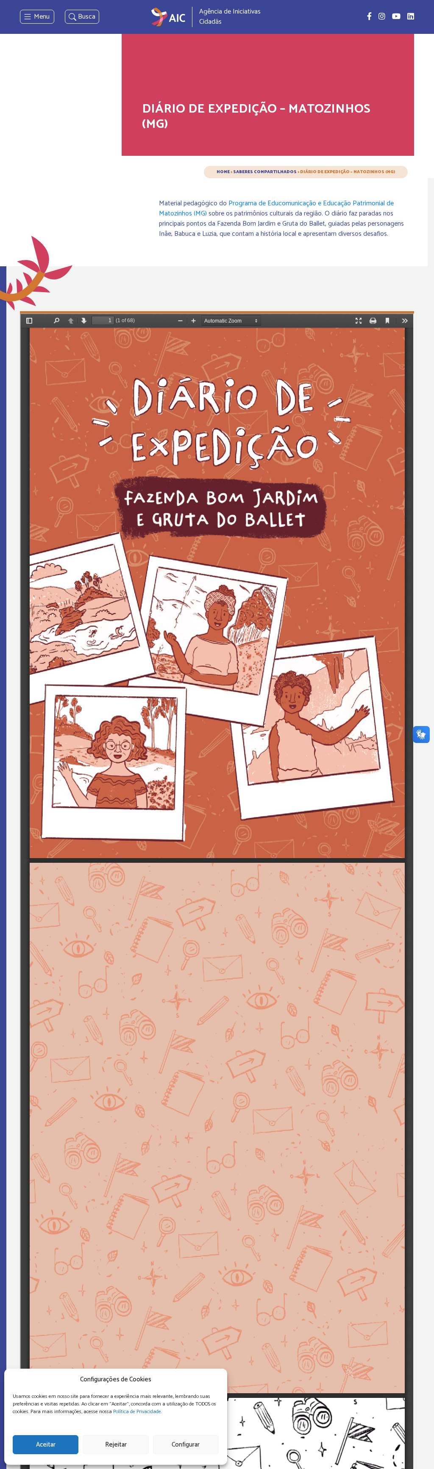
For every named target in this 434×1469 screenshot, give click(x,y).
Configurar (186, 1444)
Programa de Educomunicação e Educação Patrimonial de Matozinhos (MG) (276, 208)
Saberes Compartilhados (265, 171)
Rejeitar (116, 1444)
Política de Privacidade (137, 1412)
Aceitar (46, 1444)
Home (223, 171)
